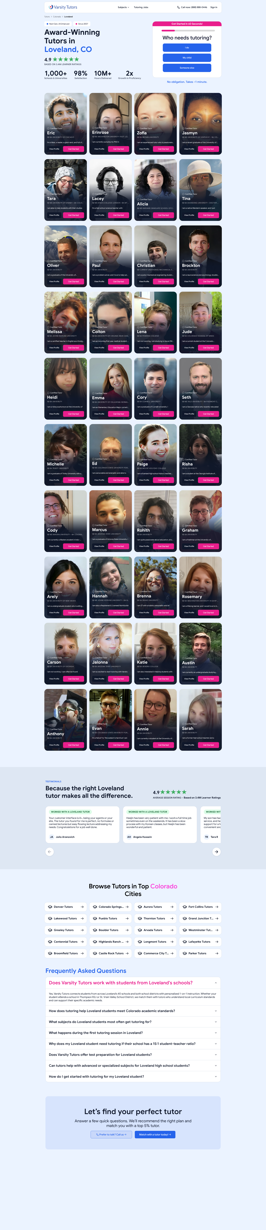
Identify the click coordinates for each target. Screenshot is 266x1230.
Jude (187, 332)
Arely (52, 597)
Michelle (55, 464)
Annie (143, 729)
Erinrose (100, 132)
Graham (190, 530)
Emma (98, 398)
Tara (51, 199)
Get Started (73, 149)
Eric (51, 133)
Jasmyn (189, 133)
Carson (54, 662)
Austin (188, 663)
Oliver (53, 265)
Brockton (191, 265)
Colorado (57, 16)
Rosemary (192, 597)
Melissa (54, 332)
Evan (97, 728)
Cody (52, 530)
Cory (142, 397)
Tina (186, 199)
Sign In (213, 7)
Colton (98, 332)
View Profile (54, 149)
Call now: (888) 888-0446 (194, 7)
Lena (142, 332)
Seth (186, 397)
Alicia (142, 204)
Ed (94, 463)
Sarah (187, 728)
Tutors (47, 16)
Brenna (144, 596)
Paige (142, 464)
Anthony (55, 734)
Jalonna (100, 662)
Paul (96, 265)
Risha (187, 464)
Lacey (98, 199)
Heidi (52, 397)
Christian (146, 265)
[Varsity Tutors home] (63, 7)
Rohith (143, 530)
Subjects (122, 7)
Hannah (99, 596)
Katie (142, 662)
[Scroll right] (216, 852)
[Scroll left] (49, 852)
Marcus (99, 530)
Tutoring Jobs (141, 7)
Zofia (142, 133)
